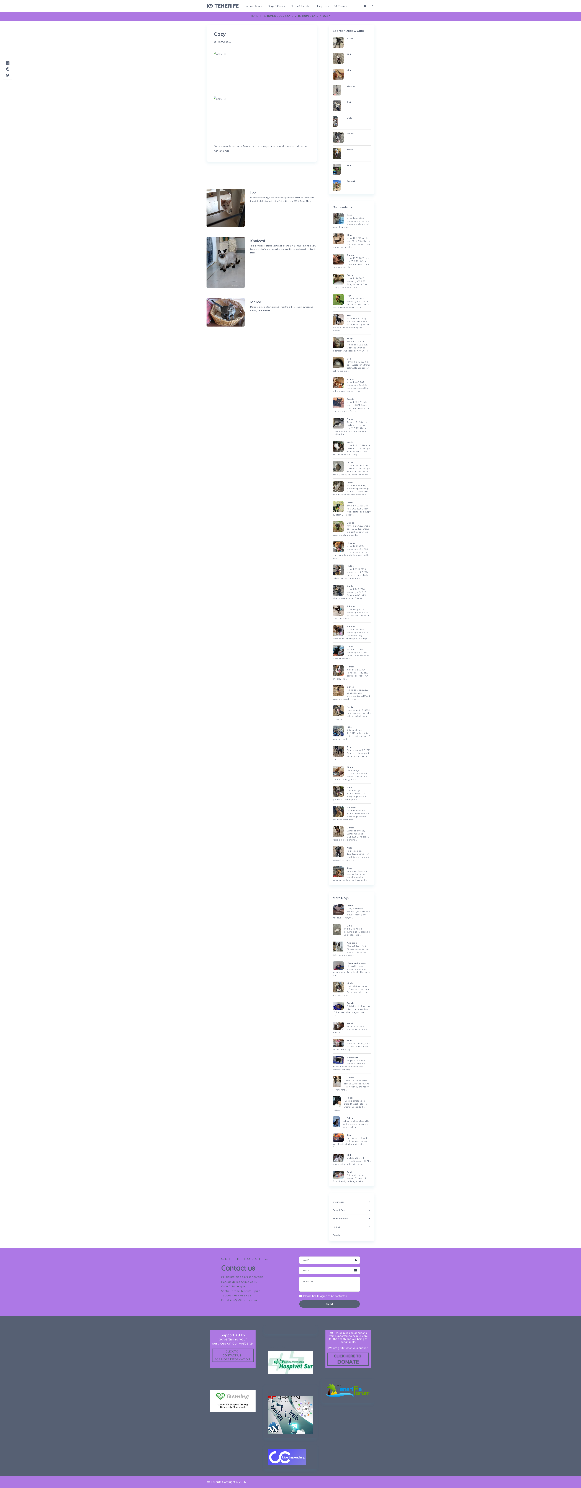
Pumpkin (351, 181)
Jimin (349, 102)
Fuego (350, 1097)
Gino (349, 868)
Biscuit (350, 1077)
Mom (349, 70)
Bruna (350, 379)
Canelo (351, 255)
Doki (349, 118)
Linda (350, 983)
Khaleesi (257, 241)
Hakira (350, 566)
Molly (350, 1155)
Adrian (350, 1118)
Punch (350, 1003)
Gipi (349, 295)
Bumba (351, 827)
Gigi (349, 1135)
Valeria (351, 86)
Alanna (351, 626)
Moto (349, 1040)
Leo (253, 193)
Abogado (352, 942)
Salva (350, 149)
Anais (350, 586)
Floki (349, 54)
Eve (349, 165)
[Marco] (226, 312)
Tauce (350, 133)
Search (342, 6)
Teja (349, 215)
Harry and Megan (356, 963)
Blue (349, 925)
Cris (349, 358)
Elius (349, 235)
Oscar (350, 482)
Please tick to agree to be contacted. (325, 1296)
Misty (350, 338)
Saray (350, 275)
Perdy (350, 707)
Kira (349, 315)
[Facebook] (365, 5)
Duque (350, 522)
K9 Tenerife (223, 5)
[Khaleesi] (226, 262)
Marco (255, 302)
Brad (349, 747)
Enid (349, 1172)
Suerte (350, 399)
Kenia (350, 442)
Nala (349, 847)
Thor (349, 787)
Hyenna (351, 543)
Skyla (350, 767)
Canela (351, 686)
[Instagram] (372, 5)
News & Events (300, 6)
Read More (305, 201)
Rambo (351, 666)
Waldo (350, 1023)
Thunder (351, 807)
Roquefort (352, 1057)
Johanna (351, 606)
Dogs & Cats (275, 6)
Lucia (350, 462)
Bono (350, 419)
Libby (350, 905)
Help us (322, 6)
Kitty (349, 727)
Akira (350, 38)
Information (253, 6)
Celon (350, 646)
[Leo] (226, 208)
